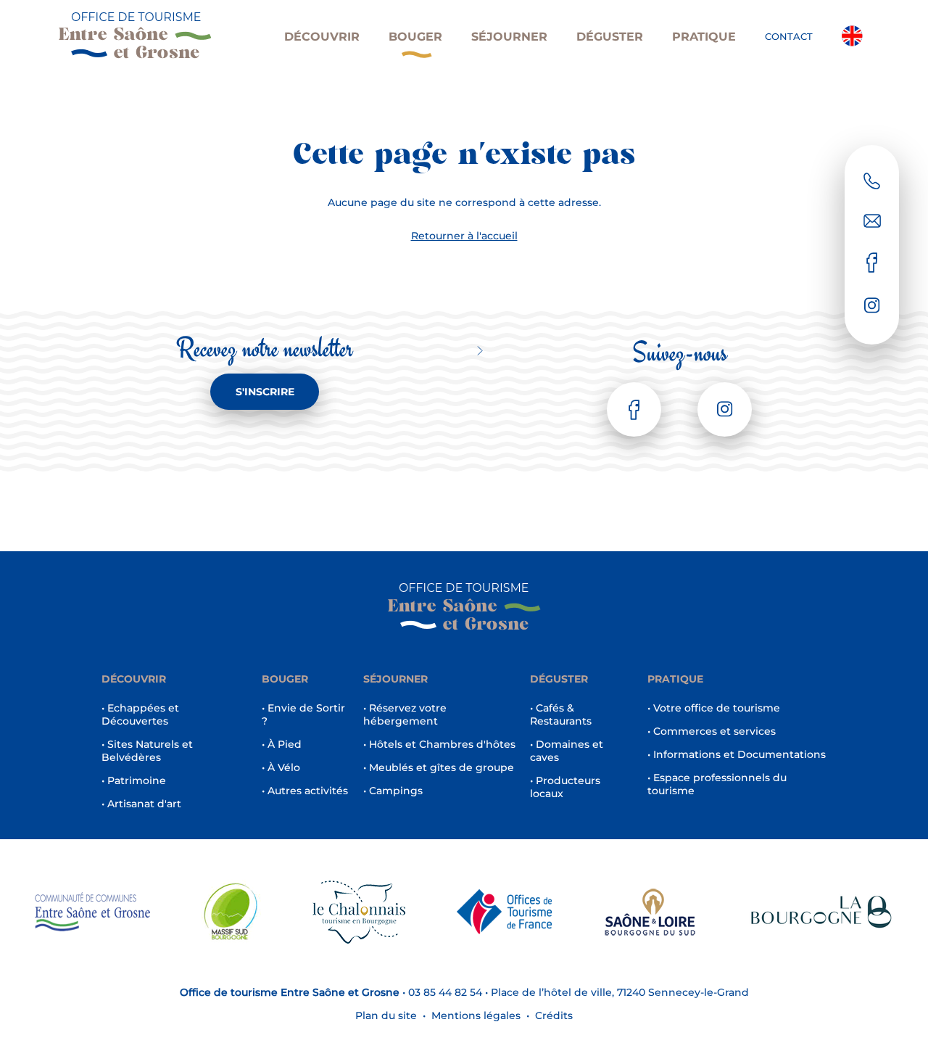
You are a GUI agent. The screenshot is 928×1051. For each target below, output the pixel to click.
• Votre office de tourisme (713, 707)
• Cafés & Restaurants (561, 714)
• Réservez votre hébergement (405, 714)
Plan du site (386, 1015)
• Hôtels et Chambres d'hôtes (439, 744)
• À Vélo (281, 767)
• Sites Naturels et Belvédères (147, 751)
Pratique (704, 37)
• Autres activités (305, 790)
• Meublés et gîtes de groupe (438, 767)
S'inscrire (265, 391)
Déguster (609, 37)
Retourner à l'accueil (464, 235)
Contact (789, 36)
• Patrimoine (134, 780)
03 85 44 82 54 (445, 992)
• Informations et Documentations (736, 754)
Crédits (554, 1015)
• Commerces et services (711, 731)
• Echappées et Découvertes (140, 714)
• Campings (393, 790)
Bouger (415, 37)
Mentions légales (476, 1015)
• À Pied (282, 744)
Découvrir (322, 37)
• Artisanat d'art (141, 803)
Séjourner (509, 37)
